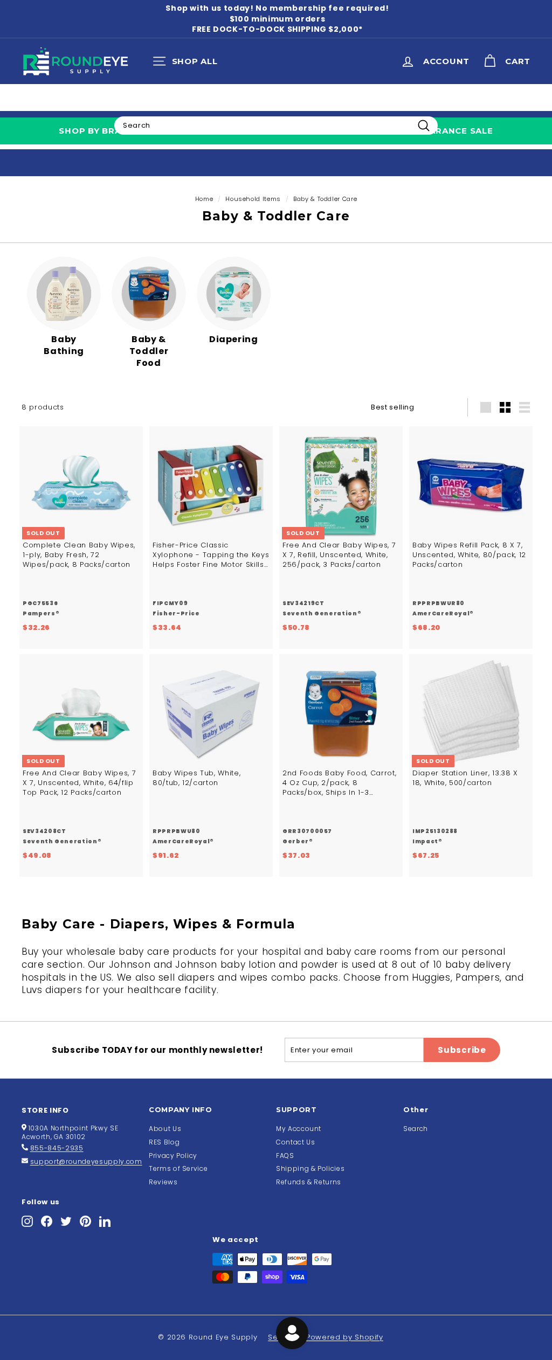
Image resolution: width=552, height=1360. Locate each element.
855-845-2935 (57, 1148)
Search (415, 1128)
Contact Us (295, 1142)
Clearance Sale (452, 131)
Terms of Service (178, 1168)
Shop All (187, 63)
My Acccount (298, 1128)
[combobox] (276, 125)
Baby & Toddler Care (325, 199)
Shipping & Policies (310, 1168)
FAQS (285, 1155)
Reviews (163, 1181)
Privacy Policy (173, 1155)
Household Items (253, 199)
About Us (165, 1128)
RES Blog (164, 1142)
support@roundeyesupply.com (86, 1161)
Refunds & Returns (308, 1181)
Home (204, 199)
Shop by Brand (97, 131)
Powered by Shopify (344, 1337)
